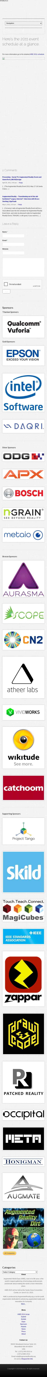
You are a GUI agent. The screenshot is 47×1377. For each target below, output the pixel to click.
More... (23, 1304)
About (23, 1334)
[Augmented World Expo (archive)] (23, 15)
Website (5, 249)
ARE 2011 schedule (37, 54)
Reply (21, 182)
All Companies (10, 1253)
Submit (23, 1317)
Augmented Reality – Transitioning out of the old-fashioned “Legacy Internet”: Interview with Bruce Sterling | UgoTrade (20, 199)
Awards (23, 1326)
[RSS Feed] (23, 31)
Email (5, 240)
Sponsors (23, 1324)
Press (24, 1331)
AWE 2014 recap (23, 1314)
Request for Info (27, 1359)
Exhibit (23, 1319)
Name (5, 232)
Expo (23, 1322)
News (24, 1329)
